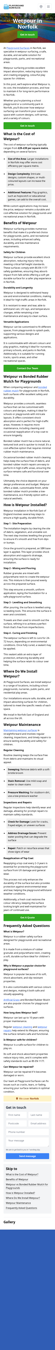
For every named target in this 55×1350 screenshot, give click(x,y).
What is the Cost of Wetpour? (22, 1174)
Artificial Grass (12, 999)
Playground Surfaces (18, 48)
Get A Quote (27, 917)
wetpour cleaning (22, 1027)
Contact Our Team (27, 368)
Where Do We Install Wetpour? (23, 1198)
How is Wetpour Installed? (20, 1193)
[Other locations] (41, 7)
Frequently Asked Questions (21, 1208)
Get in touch (27, 34)
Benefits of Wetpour (17, 1179)
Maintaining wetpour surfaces (20, 730)
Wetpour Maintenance (18, 1203)
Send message (27, 1156)
